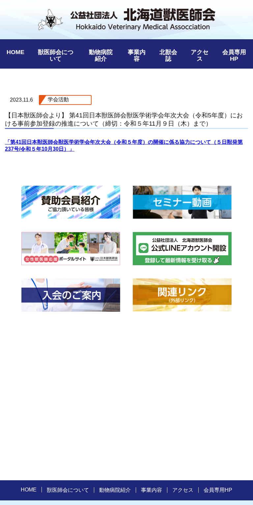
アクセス (200, 55)
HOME (15, 52)
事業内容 (137, 55)
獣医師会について (55, 55)
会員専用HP (234, 55)
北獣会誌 (168, 55)
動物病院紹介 (101, 55)
